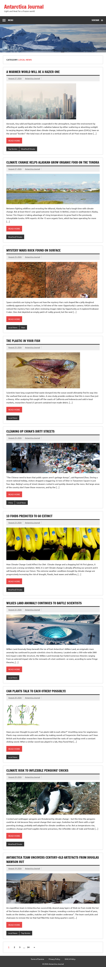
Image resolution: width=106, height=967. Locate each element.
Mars (23, 327)
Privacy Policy (54, 959)
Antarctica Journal (24, 6)
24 (28, 947)
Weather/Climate (28, 149)
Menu (10, 20)
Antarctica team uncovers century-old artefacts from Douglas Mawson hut (52, 859)
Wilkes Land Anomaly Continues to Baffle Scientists (44, 603)
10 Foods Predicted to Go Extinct (29, 516)
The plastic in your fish (23, 341)
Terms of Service (37, 959)
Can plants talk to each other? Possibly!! (36, 691)
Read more (14, 140)
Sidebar (95, 20)
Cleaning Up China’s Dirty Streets (30, 431)
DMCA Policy (70, 959)
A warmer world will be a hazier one (33, 72)
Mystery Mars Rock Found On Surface (33, 250)
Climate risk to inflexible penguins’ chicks (37, 770)
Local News (12, 327)
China (10, 502)
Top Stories (12, 149)
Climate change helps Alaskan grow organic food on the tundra (52, 162)
